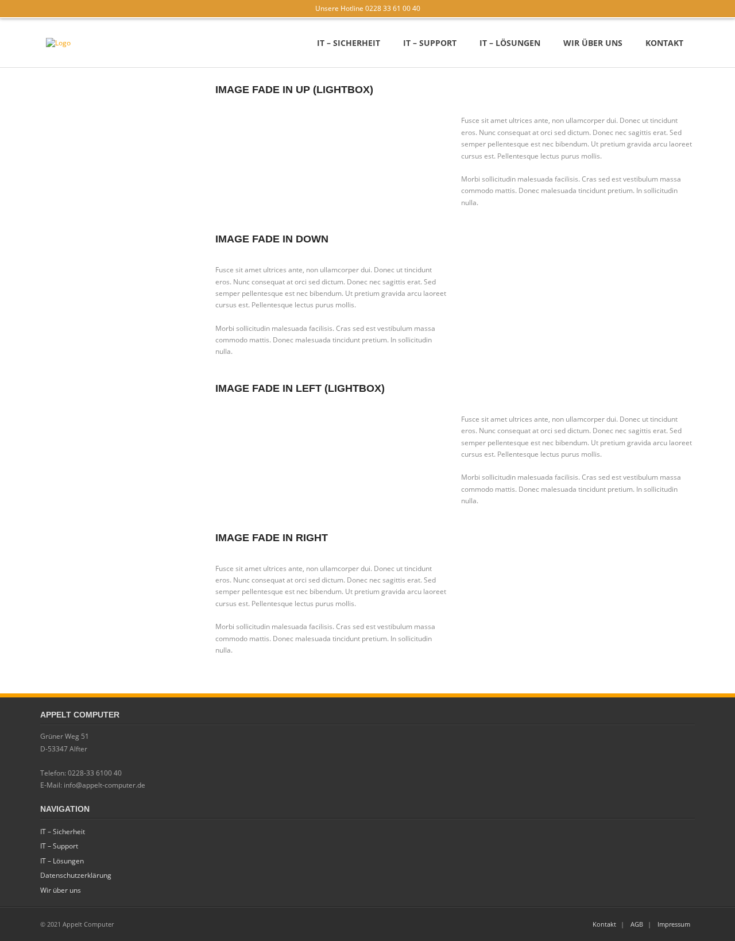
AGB (636, 924)
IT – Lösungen (62, 861)
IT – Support (59, 846)
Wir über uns (60, 890)
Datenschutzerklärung (75, 875)
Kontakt (604, 924)
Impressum (673, 924)
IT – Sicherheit (62, 831)
